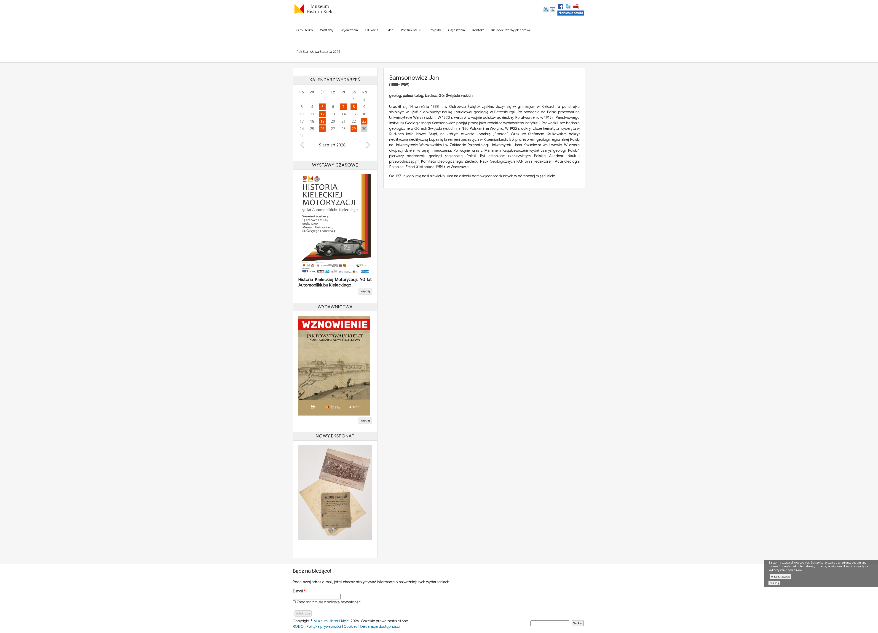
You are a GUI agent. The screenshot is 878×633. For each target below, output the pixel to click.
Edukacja (371, 30)
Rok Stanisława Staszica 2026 (318, 51)
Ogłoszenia (456, 30)
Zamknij (774, 583)
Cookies (350, 625)
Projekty (434, 30)
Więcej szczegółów (780, 576)
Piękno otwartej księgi (319, 283)
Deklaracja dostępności (380, 625)
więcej (365, 290)
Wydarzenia (349, 30)
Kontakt (478, 30)
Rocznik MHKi (411, 30)
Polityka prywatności (323, 625)
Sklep (389, 30)
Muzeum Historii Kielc (331, 620)
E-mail (299, 590)
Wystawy (326, 30)
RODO (298, 625)
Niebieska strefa (571, 13)
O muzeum (304, 30)
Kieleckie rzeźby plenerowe (511, 30)
